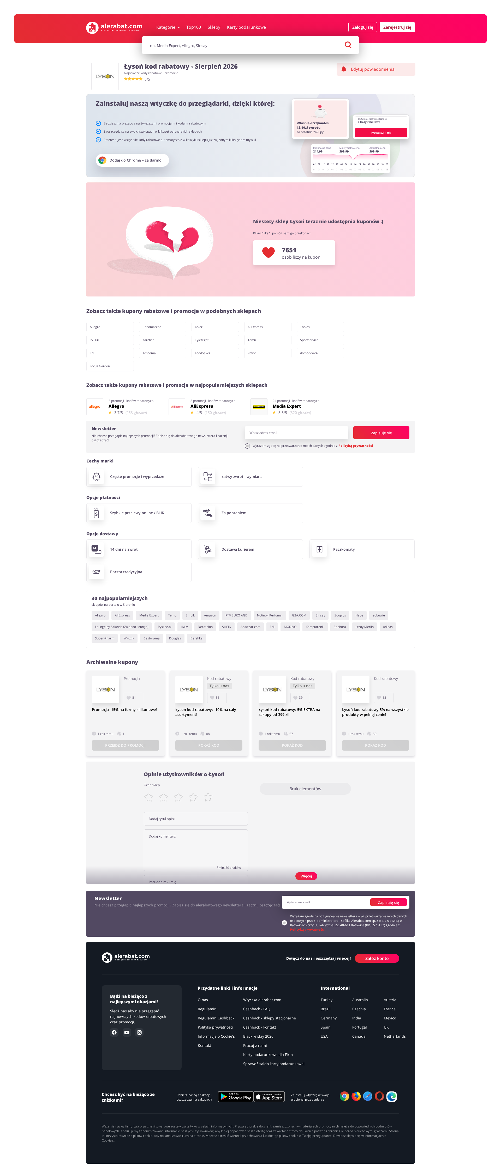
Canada (359, 1036)
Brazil (326, 1008)
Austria (390, 999)
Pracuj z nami (255, 1045)
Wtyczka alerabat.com (262, 999)
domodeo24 (309, 353)
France (390, 1008)
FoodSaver (202, 353)
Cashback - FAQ (256, 1008)
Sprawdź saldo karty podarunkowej (274, 1063)
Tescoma (149, 353)
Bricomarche (151, 327)
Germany (329, 1017)
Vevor (252, 353)
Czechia (359, 1008)
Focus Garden (100, 366)
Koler (198, 327)
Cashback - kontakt (259, 1027)
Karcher (148, 340)
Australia (360, 999)
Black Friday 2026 (258, 1036)
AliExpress (255, 327)
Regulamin (207, 1008)
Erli (92, 353)
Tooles (305, 327)
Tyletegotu (202, 340)
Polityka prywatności (215, 1027)
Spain (326, 1027)
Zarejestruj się (397, 27)
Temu (252, 340)
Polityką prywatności (355, 445)
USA (324, 1036)
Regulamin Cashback (216, 1017)
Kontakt (204, 1045)
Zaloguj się (362, 27)
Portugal (359, 1027)
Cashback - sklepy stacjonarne (269, 1017)
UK (386, 1027)
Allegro (95, 327)
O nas (203, 999)
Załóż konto (377, 958)
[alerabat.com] (114, 28)
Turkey (326, 999)
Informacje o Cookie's (216, 1036)
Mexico (390, 1017)
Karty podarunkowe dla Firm (268, 1054)
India (356, 1017)
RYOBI (94, 340)
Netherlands (395, 1036)
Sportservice (309, 340)
